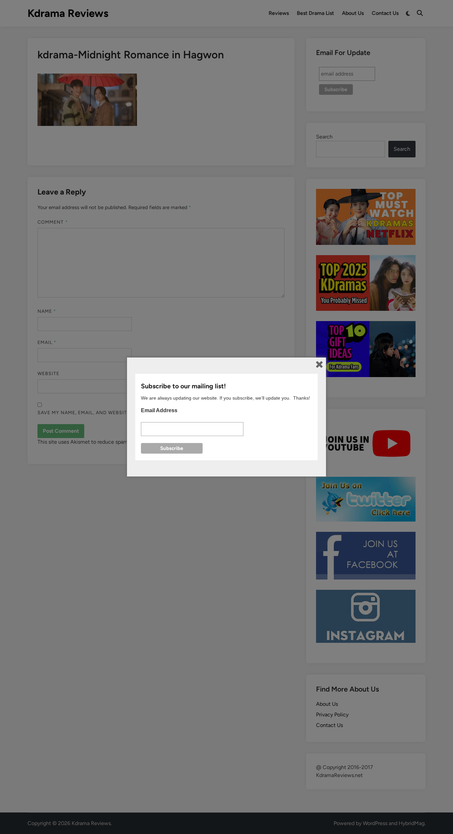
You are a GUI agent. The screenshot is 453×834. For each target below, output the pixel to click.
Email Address (159, 410)
